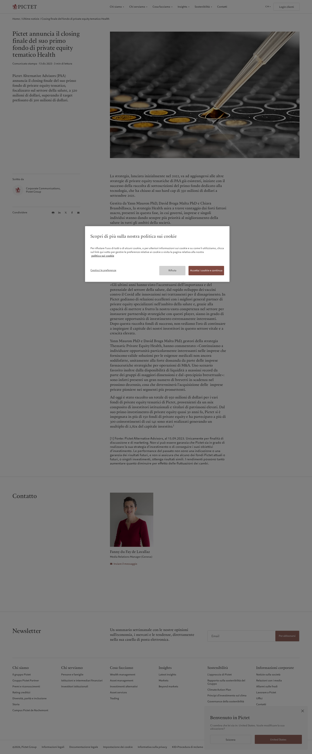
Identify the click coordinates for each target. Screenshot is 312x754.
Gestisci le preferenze (103, 270)
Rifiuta (172, 270)
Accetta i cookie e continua (206, 270)
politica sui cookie (102, 256)
